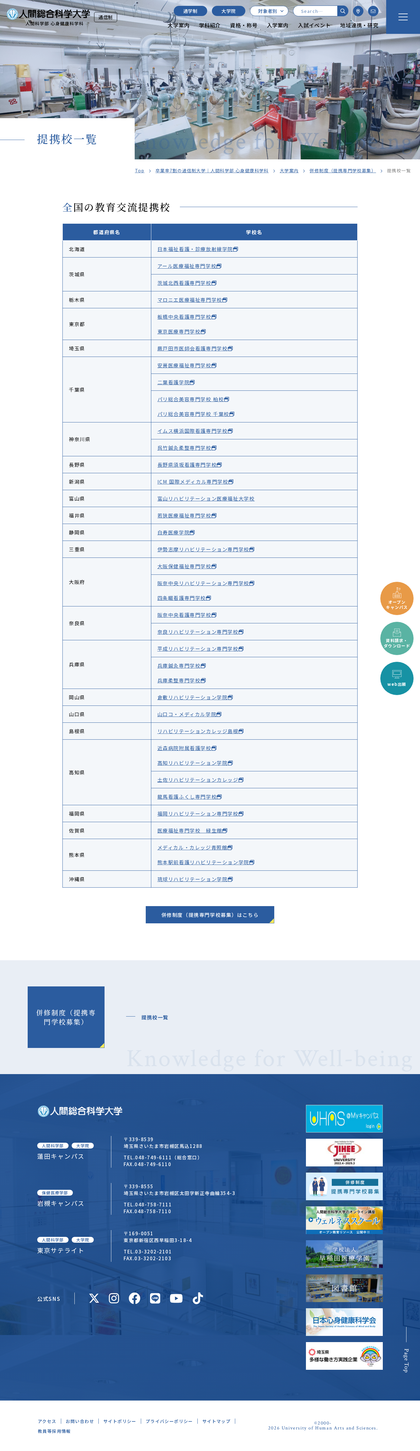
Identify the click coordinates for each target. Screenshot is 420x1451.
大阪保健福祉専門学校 (184, 566)
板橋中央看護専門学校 (184, 316)
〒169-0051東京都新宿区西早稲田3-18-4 (158, 1236)
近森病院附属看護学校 (184, 748)
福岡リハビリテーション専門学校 (198, 813)
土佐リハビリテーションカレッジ (198, 779)
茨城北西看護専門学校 (184, 282)
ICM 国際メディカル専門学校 (192, 481)
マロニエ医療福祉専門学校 (189, 299)
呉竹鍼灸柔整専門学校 (184, 447)
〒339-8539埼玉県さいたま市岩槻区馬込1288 (163, 1142)
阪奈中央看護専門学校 (184, 614)
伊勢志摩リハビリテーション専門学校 (203, 549)
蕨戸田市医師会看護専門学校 (192, 348)
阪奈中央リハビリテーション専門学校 (203, 583)
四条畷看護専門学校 (181, 598)
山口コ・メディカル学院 (187, 714)
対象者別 (267, 11)
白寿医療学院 (173, 532)
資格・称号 (243, 25)
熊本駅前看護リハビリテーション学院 (203, 862)
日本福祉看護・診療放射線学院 (195, 249)
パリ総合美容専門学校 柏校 (190, 399)
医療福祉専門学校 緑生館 (189, 830)
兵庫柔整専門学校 (179, 680)
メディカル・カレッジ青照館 (192, 847)
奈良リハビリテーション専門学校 (198, 631)
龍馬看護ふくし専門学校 (187, 796)
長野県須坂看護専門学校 (187, 464)
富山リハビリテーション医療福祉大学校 (206, 498)
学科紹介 (210, 25)
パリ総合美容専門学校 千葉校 (193, 414)
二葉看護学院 (173, 382)
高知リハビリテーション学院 (192, 762)
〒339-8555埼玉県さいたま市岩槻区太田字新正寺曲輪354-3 (179, 1189)
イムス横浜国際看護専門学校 (192, 430)
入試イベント (314, 25)
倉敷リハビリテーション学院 (192, 697)
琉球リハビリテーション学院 (192, 879)
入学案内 (278, 25)
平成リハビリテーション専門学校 (198, 648)
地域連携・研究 (359, 25)
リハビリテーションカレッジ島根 (198, 731)
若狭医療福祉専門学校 (184, 515)
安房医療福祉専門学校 (184, 365)
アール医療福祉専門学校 (187, 266)
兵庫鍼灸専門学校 (179, 665)
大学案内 (178, 25)
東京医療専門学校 (179, 331)
